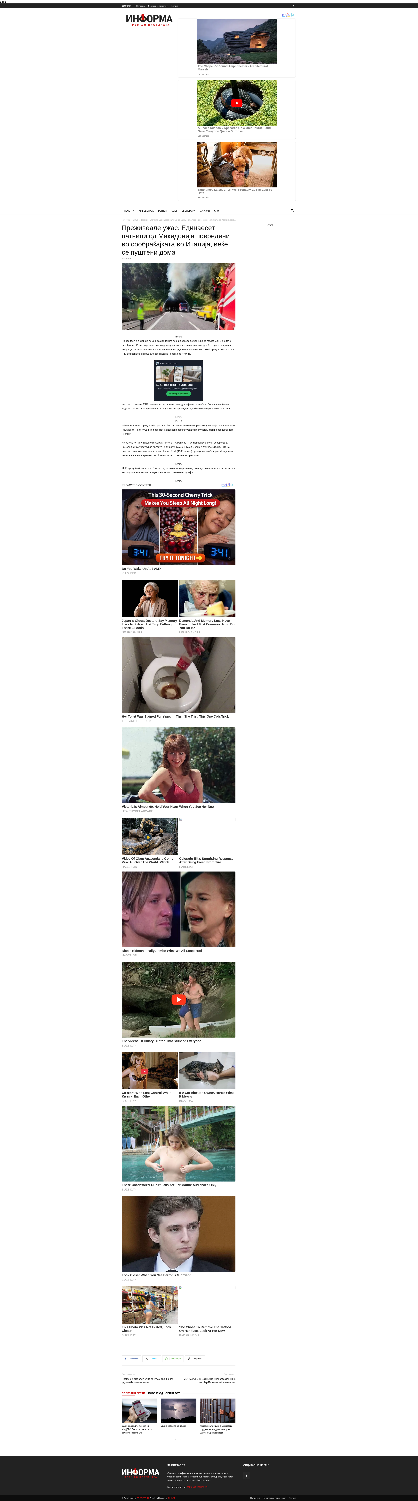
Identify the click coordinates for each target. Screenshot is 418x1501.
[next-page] (181, 1439)
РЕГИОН (162, 210)
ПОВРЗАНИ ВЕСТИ (133, 1393)
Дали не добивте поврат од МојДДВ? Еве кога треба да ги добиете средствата (137, 1429)
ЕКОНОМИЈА (188, 210)
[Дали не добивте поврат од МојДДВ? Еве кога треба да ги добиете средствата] (139, 1411)
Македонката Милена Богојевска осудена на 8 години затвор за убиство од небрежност (216, 1429)
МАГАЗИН (205, 210)
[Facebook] (293, 5)
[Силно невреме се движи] (178, 1411)
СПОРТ (217, 210)
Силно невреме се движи (173, 1425)
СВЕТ (174, 210)
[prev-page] (175, 1439)
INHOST (171, 1498)
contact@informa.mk (197, 1486)
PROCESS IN (143, 1498)
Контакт (174, 5)
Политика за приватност (158, 5)
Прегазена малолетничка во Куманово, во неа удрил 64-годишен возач (147, 1380)
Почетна (126, 219)
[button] (292, 211)
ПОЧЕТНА (129, 210)
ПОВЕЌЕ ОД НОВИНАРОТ (164, 1393)
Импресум (140, 5)
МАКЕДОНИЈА (146, 210)
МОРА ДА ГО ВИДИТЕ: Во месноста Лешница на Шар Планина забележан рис (209, 1380)
